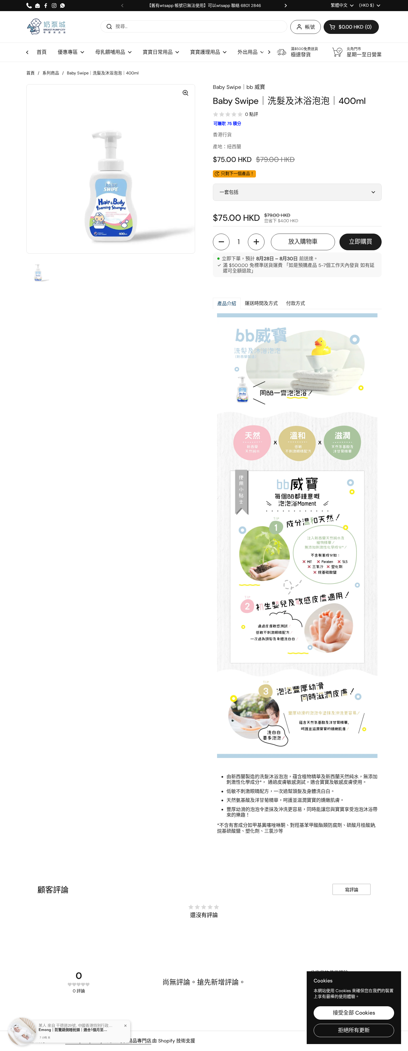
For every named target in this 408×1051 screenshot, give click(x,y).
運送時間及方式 (261, 303)
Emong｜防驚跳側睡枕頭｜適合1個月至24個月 (73, 1029)
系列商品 (50, 73)
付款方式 (295, 303)
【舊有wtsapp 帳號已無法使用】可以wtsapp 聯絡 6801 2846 (204, 6)
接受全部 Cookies (354, 1012)
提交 (107, 26)
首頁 (30, 73)
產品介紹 (226, 304)
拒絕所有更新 (354, 1030)
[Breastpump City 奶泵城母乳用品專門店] (46, 27)
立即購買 (360, 242)
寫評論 (351, 890)
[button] (351, 27)
